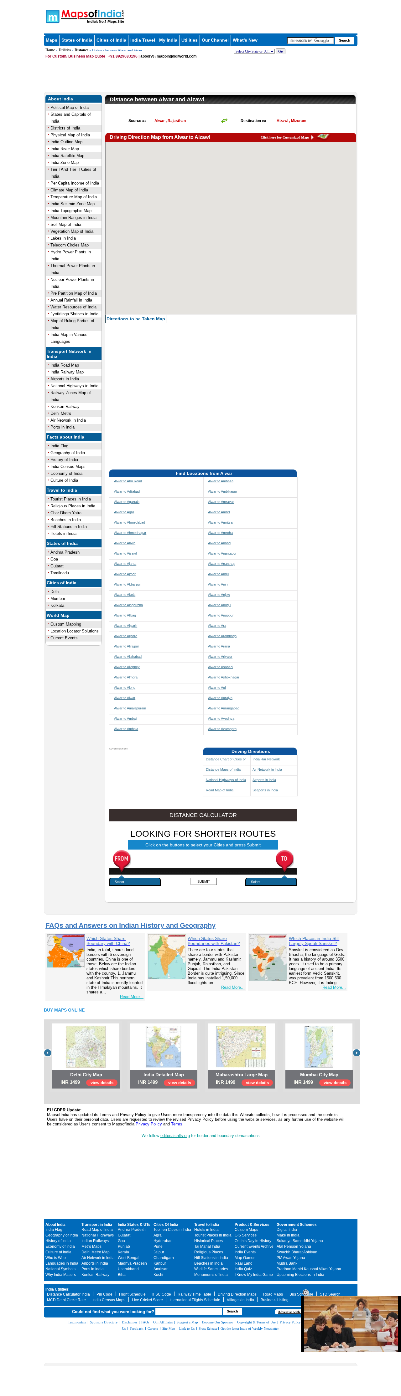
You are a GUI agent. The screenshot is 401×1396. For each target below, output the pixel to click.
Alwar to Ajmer (125, 574)
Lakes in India (63, 238)
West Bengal (128, 1258)
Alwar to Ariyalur (220, 656)
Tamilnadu (59, 573)
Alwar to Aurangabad (223, 708)
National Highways (97, 1235)
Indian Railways (95, 1241)
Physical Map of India (70, 135)
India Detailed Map (163, 1074)
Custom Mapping (65, 624)
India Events (245, 1252)
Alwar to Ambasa (220, 481)
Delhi (55, 591)
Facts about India (65, 436)
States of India (76, 40)
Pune (158, 1246)
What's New (245, 40)
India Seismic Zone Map (72, 203)
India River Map (64, 148)
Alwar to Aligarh (125, 625)
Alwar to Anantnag (221, 564)
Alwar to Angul (218, 574)
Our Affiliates (163, 1322)
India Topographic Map (70, 210)
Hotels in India (63, 533)
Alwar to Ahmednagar (130, 533)
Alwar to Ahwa (124, 543)
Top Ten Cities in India (172, 1229)
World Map (58, 615)
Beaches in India (65, 519)
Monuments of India (211, 1274)
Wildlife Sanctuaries (211, 1269)
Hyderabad (163, 1241)
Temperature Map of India (73, 197)
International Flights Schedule (194, 1300)
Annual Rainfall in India (71, 300)
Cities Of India (166, 1224)
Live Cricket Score (147, 1300)
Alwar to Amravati (221, 502)
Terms (176, 1124)
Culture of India (64, 480)
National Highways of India (226, 780)
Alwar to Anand (219, 543)
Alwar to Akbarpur (127, 584)
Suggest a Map (187, 1322)
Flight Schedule (132, 1294)
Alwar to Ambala (126, 729)
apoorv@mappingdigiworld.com (168, 56)
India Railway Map (67, 372)
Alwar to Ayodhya (221, 718)
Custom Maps (246, 1229)
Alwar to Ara (217, 625)
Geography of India (67, 452)
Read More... (131, 996)
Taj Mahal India (207, 1246)
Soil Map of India (65, 224)
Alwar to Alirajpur (126, 646)
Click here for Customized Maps (285, 137)
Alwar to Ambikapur (222, 491)
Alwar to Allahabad (128, 656)
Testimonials (77, 1322)
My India (168, 40)
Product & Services (252, 1224)
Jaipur (159, 1252)
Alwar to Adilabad (127, 491)
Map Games (245, 1258)
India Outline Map (66, 142)
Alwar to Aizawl (125, 553)
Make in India (288, 1235)
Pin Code (104, 1294)
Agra (158, 1235)
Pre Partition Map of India (73, 293)
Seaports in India (265, 790)
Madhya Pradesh (132, 1263)
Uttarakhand (128, 1269)
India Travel (142, 40)
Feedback (136, 1328)
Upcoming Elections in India (300, 1274)
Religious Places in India (72, 506)
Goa (54, 559)
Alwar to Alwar (124, 698)
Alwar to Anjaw (219, 594)
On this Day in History (253, 1241)
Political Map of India (69, 107)
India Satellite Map (67, 155)
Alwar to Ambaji (125, 718)
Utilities (189, 40)
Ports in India (62, 427)
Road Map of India (219, 790)
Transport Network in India (69, 354)
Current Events (64, 638)
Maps (51, 40)
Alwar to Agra (124, 512)
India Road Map (64, 365)
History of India (64, 459)
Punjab (124, 1246)
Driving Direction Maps (237, 1294)
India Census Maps (68, 466)
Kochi (158, 1274)
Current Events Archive (254, 1246)
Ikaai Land (244, 1263)
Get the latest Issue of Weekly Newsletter (250, 1328)
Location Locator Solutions (74, 631)
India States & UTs (134, 1224)
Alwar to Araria (219, 646)
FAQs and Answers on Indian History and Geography (130, 925)
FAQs (145, 1322)
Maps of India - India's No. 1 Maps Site (51, 16)
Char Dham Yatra (65, 512)
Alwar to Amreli (219, 512)
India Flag (59, 446)
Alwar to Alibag (125, 615)
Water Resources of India (73, 307)
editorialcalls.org (175, 1135)
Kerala (123, 1252)
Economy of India (66, 473)
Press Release (208, 1328)
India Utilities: (57, 1289)
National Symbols (60, 1269)
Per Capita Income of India (74, 183)
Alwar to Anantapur (222, 553)
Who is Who (55, 1258)
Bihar (122, 1274)
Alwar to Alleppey (127, 667)
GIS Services (246, 1235)
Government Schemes (297, 1224)
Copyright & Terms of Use (256, 1322)
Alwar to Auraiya (220, 698)
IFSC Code (161, 1294)
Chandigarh (164, 1258)
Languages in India (61, 1263)
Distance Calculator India (68, 1294)
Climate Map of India (69, 190)
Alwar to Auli (217, 687)
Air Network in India (68, 420)
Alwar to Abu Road (128, 481)
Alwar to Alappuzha (128, 605)
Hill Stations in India (68, 526)
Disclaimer (129, 1322)
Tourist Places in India (70, 499)
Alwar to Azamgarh (222, 729)
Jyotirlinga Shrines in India (74, 314)
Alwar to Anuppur (221, 615)
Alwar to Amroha (220, 533)
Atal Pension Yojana (294, 1246)
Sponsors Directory (104, 1322)
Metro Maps (91, 1246)
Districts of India (65, 128)
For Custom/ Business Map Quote (75, 56)
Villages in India (240, 1300)
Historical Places (208, 1241)
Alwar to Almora (126, 677)
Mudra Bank (287, 1263)
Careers (153, 1328)
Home (50, 50)
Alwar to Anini (218, 584)
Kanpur (160, 1263)
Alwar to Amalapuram (130, 708)
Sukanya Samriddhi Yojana (300, 1241)
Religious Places (208, 1252)
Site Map (168, 1328)
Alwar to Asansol (220, 667)
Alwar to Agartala (126, 502)
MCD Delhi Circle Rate (66, 1300)
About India (60, 98)
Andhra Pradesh (65, 552)
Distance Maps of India (223, 769)
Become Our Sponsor (217, 1322)
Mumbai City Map (319, 1074)
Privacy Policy (149, 1124)
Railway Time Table (194, 1294)
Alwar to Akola (124, 594)
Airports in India (64, 379)
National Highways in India (74, 385)
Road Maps (273, 1294)
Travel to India (62, 490)
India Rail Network (266, 759)
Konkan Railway (65, 406)
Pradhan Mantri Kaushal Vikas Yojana (309, 1269)
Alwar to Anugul (219, 605)
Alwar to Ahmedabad (129, 522)
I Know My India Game (254, 1274)
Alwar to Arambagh (222, 636)
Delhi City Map (86, 1074)
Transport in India (96, 1224)
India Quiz (243, 1269)
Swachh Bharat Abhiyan (297, 1252)
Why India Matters (60, 1274)
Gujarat (57, 566)
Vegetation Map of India (71, 231)
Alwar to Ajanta (125, 564)
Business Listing (275, 1300)
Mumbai (57, 598)
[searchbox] (310, 40)
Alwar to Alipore (125, 636)
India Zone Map (64, 162)
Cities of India (111, 40)
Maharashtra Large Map (242, 1074)
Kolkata (57, 605)
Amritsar (161, 1269)
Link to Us (187, 1328)
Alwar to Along (124, 687)
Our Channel (215, 40)
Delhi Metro (60, 413)
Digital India (287, 1229)
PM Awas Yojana (291, 1258)
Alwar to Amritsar (221, 522)
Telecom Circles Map (69, 245)
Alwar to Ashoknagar (223, 677)
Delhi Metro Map (95, 1252)
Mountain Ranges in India (73, 217)
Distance (81, 50)
